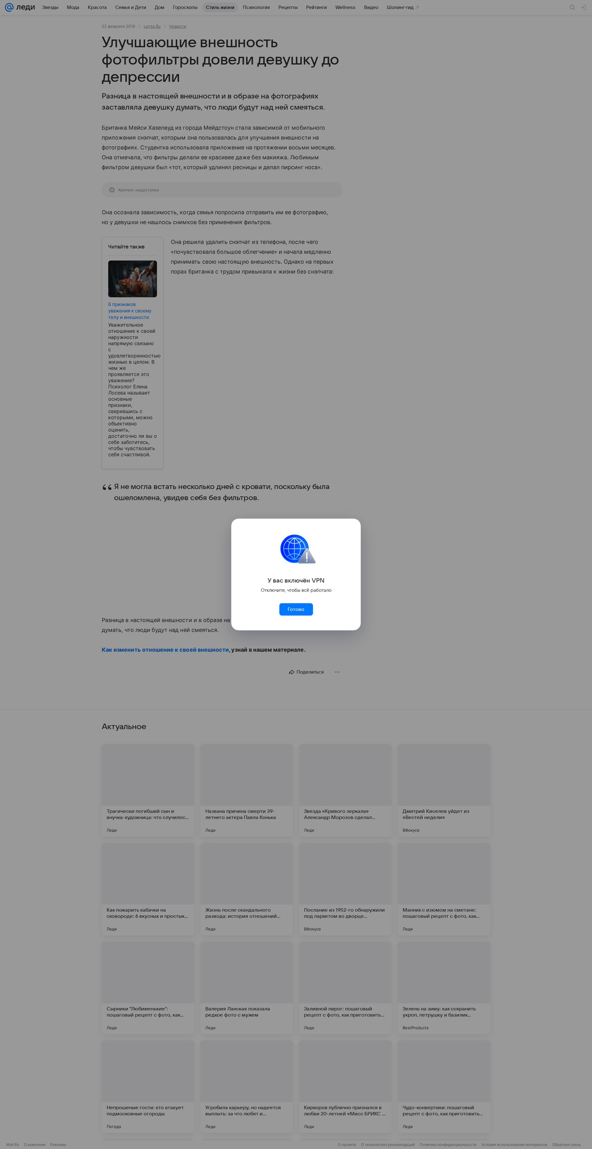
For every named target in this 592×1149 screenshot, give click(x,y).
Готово (296, 609)
